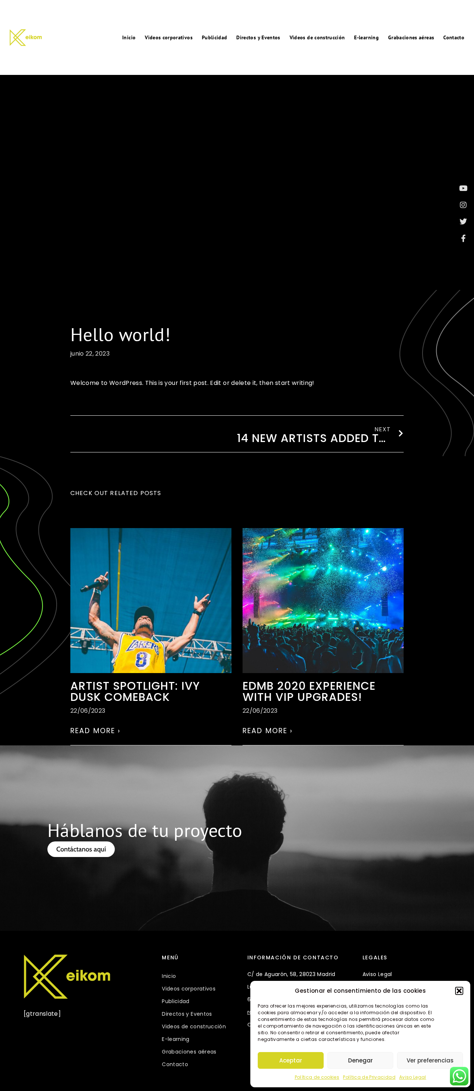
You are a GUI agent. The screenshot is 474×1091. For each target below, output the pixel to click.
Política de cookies (317, 1077)
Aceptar (290, 1060)
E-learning (366, 37)
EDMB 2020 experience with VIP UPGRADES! (309, 691)
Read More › (95, 731)
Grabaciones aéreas (411, 37)
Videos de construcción (317, 37)
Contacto (453, 37)
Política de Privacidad (369, 1077)
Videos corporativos (169, 37)
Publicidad (214, 37)
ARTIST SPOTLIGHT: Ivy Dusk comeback (135, 691)
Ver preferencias (430, 1060)
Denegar (360, 1060)
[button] (459, 991)
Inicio (129, 37)
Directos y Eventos (258, 37)
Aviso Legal (412, 1077)
